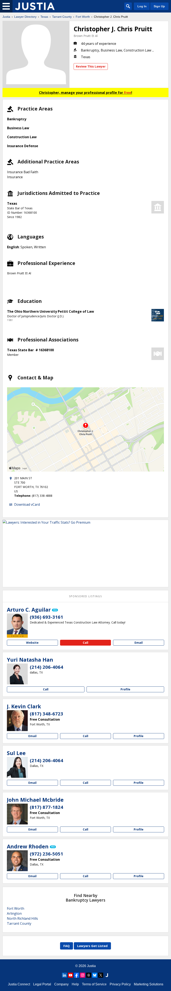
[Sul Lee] (17, 767)
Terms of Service (94, 984)
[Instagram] (82, 975)
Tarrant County (62, 16)
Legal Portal (42, 984)
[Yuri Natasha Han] (17, 674)
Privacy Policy (120, 984)
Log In (142, 6)
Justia (6, 16)
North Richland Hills (22, 918)
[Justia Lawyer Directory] (35, 6)
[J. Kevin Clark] (17, 720)
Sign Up (159, 6)
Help (75, 984)
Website (32, 643)
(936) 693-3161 (46, 617)
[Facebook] (76, 975)
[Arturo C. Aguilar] (17, 623)
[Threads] (88, 975)
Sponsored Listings (85, 596)
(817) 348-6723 (46, 713)
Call (85, 643)
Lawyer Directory (25, 16)
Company (61, 984)
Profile (125, 689)
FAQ (66, 946)
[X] (100, 975)
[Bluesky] (94, 975)
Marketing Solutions (148, 984)
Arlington (14, 913)
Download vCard (27, 504)
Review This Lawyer (91, 66)
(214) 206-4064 (46, 667)
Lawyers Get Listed (92, 946)
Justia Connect (19, 984)
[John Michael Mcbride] (17, 814)
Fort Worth (83, 16)
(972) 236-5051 (46, 854)
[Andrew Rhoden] (17, 860)
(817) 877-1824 (46, 807)
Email (139, 643)
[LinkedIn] (64, 975)
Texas (44, 16)
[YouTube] (70, 975)
